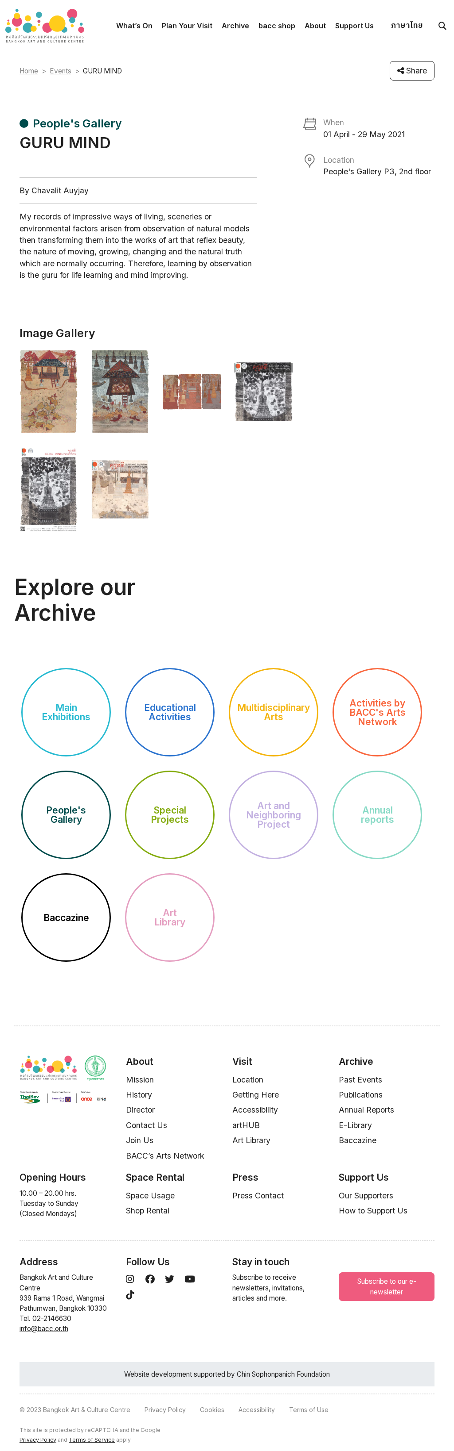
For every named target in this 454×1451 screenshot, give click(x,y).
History (139, 1094)
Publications (361, 1094)
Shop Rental (147, 1210)
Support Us (354, 25)
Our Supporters (366, 1195)
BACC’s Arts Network (165, 1155)
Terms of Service (92, 1439)
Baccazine (357, 1140)
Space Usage (150, 1195)
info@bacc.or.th (44, 1328)
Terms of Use (309, 1409)
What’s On (134, 25)
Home (29, 71)
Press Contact (258, 1195)
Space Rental (155, 1177)
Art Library (251, 1140)
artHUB (246, 1125)
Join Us (139, 1140)
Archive (235, 25)
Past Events (360, 1079)
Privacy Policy (165, 1409)
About (315, 25)
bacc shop (276, 25)
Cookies (212, 1409)
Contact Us (146, 1125)
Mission (140, 1079)
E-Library (355, 1125)
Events (60, 71)
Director (140, 1109)
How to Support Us (373, 1210)
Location (247, 1079)
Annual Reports (366, 1109)
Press (245, 1177)
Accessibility (255, 1109)
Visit (242, 1061)
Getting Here (255, 1094)
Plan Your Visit (187, 25)
